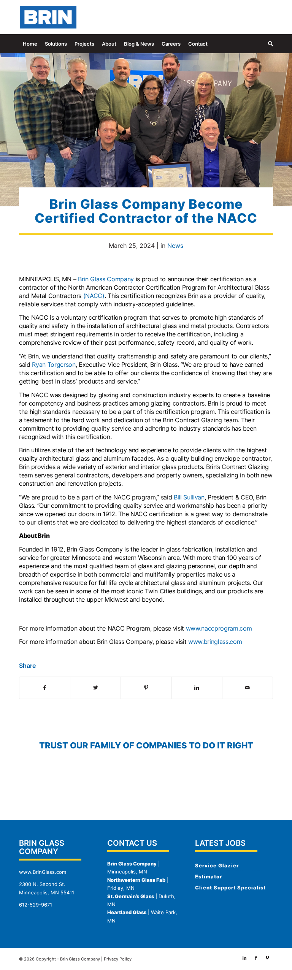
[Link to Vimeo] (267, 17)
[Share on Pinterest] (146, 687)
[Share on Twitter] (95, 687)
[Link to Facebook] (256, 17)
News (175, 245)
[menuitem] (30, 43)
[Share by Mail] (247, 687)
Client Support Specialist (230, 887)
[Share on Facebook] (44, 687)
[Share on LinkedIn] (197, 687)
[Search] (268, 43)
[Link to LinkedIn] (244, 17)
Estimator (208, 876)
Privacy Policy (118, 959)
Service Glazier (217, 865)
